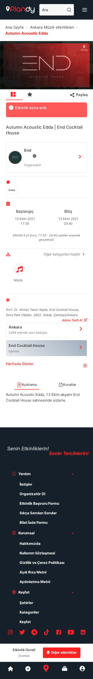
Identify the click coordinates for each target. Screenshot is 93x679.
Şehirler (26, 602)
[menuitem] (14, 95)
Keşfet (25, 622)
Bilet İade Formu (33, 522)
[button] (46, 365)
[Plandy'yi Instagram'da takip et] (10, 633)
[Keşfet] (27, 670)
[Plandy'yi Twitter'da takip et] (22, 633)
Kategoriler (29, 612)
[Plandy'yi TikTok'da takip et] (46, 633)
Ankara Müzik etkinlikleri (52, 27)
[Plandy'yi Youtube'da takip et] (71, 633)
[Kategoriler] (64, 670)
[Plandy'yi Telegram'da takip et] (34, 633)
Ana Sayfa (14, 27)
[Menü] (84, 9)
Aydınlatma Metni (35, 581)
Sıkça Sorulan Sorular (38, 513)
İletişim (26, 484)
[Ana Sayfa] (46, 670)
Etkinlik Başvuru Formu (39, 503)
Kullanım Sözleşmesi (37, 553)
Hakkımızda (30, 543)
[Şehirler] (10, 670)
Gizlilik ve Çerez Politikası (42, 562)
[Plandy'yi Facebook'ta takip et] (59, 633)
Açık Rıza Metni (33, 572)
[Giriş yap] (82, 670)
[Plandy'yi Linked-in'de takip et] (83, 633)
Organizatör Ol (32, 494)
